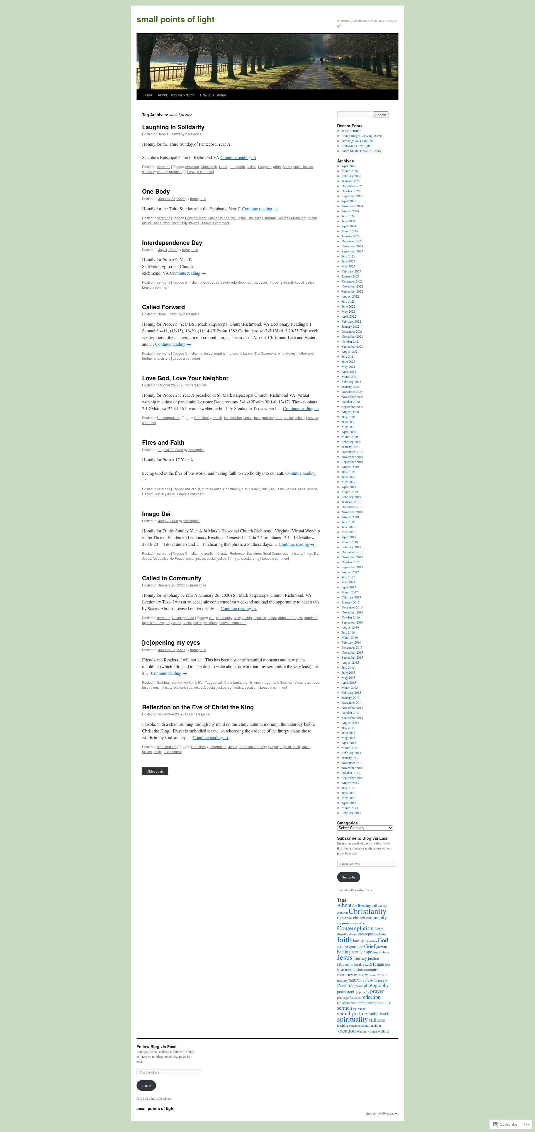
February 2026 (351, 176)
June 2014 (348, 732)
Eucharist (215, 217)
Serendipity (382, 1002)
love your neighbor (268, 417)
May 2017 (348, 582)
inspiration (150, 687)
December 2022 (352, 281)
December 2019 (352, 451)
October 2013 (351, 772)
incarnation (218, 746)
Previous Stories (213, 95)
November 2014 (352, 707)
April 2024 (349, 226)
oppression (369, 980)
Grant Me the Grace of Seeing (361, 151)
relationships (182, 687)
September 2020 (352, 406)
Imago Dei (156, 513)
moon (372, 975)
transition (375, 1025)
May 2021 (348, 366)
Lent (370, 963)
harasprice (193, 134)
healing (229, 217)
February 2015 (351, 692)
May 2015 (348, 677)
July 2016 (348, 632)
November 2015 (352, 652)
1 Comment (173, 751)
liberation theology (253, 746)
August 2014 (350, 722)
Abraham (192, 166)
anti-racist (192, 488)
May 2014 (348, 737)
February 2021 (351, 381)
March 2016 (350, 637)
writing (383, 1031)
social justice (303, 166)
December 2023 (352, 241)
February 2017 (351, 597)
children (342, 912)
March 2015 (350, 687)
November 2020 (352, 396)
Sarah (287, 166)
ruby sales (173, 622)
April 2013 (349, 802)
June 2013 (348, 792)
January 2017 (350, 602)
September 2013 (352, 777)
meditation (354, 969)
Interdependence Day (172, 242)
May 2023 (348, 266)
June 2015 (348, 672)
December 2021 (352, 331)
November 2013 (352, 767)
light (380, 964)
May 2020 (348, 426)
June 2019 (348, 476)
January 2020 (350, 446)
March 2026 (350, 171)
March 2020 (350, 436)
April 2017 (349, 587)
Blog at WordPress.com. (382, 1113)
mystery (342, 980)
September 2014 (352, 717)
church (359, 917)
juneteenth (237, 166)
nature (354, 980)
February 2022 (351, 321)
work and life (193, 682)
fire (271, 488)
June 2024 (348, 221)
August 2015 (350, 662)
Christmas (344, 917)
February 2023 (351, 271)
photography (376, 985)
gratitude (356, 946)
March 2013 (350, 807)
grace (342, 946)
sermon (344, 1007)
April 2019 (349, 487)
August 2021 (350, 351)
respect (199, 687)
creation (209, 553)
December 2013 (352, 762)
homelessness (299, 682)
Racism (148, 493)
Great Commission (276, 553)
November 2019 (352, 456)
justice (251, 166)
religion (343, 1002)
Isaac (223, 166)
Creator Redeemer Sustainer (239, 553)
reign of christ (289, 746)
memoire (371, 969)
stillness (377, 1020)
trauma (194, 222)
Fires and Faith (163, 442)
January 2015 (350, 697)
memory (345, 974)
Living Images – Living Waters (362, 135)
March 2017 (350, 592)
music (382, 974)
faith (264, 488)
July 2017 (348, 577)
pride (277, 166)
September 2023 (352, 251)
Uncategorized (168, 417)
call (211, 617)
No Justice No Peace (168, 558)
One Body (156, 191)
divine (353, 934)
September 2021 (352, 346)
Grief (369, 946)
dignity (247, 682)
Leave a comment (200, 171)
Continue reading (238, 157)
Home (147, 95)
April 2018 (349, 537)
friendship (371, 941)
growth (381, 946)
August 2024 (350, 211)
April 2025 (349, 201)
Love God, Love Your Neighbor (185, 378)
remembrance (361, 1002)
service (359, 1008)
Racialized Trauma (261, 217)
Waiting (362, 1031)
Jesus (241, 217)
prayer (273, 746)
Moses (291, 488)
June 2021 (348, 361)
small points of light (176, 19)
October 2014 (351, 712)
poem (341, 991)
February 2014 (351, 752)
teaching (342, 1025)
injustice (260, 617)
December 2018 (352, 507)
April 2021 (349, 371)
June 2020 (348, 421)
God (283, 682)
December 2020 (352, 391)
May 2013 (348, 797)
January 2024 (350, 236)
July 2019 (348, 471)
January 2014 (350, 757)
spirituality (179, 222)
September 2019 (352, 461)
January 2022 (350, 326)
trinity (232, 558)
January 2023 (350, 276)
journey (360, 958)
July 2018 (348, 522)
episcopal (210, 282)
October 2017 (351, 562)
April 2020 (349, 431)
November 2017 (352, 557)
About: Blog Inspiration (176, 95)
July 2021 (348, 356)
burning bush (211, 488)
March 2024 (350, 231)
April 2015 (349, 682)
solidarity (148, 171)
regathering (223, 353)
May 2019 (348, 481)
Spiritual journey (169, 682)
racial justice (307, 488)
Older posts (155, 771)
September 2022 (352, 291)
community (224, 617)
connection (358, 923)
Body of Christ (195, 217)
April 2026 (349, 166)
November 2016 (352, 612)
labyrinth (345, 964)
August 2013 (350, 782)
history (225, 282)
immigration (233, 417)
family (358, 940)
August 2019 (350, 466)
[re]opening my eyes (171, 642)
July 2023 (348, 256)
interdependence (244, 282)
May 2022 (348, 311)
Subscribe (348, 877)
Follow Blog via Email (157, 1046)
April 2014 (349, 742)
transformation (358, 1025)
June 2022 (348, 306)
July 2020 (348, 416)
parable (383, 980)
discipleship (251, 488)
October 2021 (351, 341)
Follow (146, 1085)
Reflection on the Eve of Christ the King (198, 707)
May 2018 (348, 532)
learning (359, 964)
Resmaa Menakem (292, 217)
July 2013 (348, 787)
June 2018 (348, 527)
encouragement (266, 682)
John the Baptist (290, 617)
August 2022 (350, 296)
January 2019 (350, 502)
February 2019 (351, 497)
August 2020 (350, 411)
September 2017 (352, 567)
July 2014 (348, 727)
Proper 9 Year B (281, 282)
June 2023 (348, 261)
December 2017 (352, 552)
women (372, 1031)
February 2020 (351, 441)
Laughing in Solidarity (173, 127)
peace (359, 985)
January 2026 (350, 181)
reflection (370, 996)
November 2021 (352, 336)
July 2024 (348, 216)
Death (379, 928)
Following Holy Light (356, 145)
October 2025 (351, 191)
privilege (343, 997)
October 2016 (351, 617)
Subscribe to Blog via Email (363, 838)
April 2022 (349, 316)
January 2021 (350, 386)
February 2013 (351, 812)
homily (217, 417)
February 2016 (351, 642)
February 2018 (351, 547)
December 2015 (352, 647)
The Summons (265, 353)
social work (162, 222)
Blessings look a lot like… (359, 140)
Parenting (346, 985)
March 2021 (350, 376)
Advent (344, 905)
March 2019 (350, 492)
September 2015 (352, 657)
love (340, 969)
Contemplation (355, 928)
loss (387, 964)
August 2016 (350, 627)
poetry (352, 991)
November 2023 (352, 246)
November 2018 (352, 512)
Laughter (264, 166)
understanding (248, 558)
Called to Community (171, 578)
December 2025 (352, 186)
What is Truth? (351, 130)
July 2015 (348, 667)
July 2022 (348, 301)
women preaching (170, 171)
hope (315, 682)
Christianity (209, 166)
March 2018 (350, 542)
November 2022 (352, 286)
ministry (165, 687)
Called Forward (163, 307)
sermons (163, 166)
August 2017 (350, 572)
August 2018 (350, 517)
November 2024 (352, 206)
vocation (210, 622)
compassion (344, 923)
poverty (364, 992)
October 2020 (351, 401)
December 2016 (352, 607)
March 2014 (350, 747)
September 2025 (352, 196)
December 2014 (352, 702)
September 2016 (352, 622)
